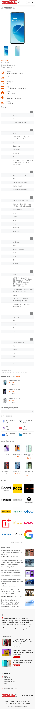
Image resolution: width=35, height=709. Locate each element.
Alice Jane (4, 586)
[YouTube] (27, 695)
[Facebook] (9, 421)
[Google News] (9, 435)
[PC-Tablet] (10, 2)
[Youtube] (26, 428)
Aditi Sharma (5, 606)
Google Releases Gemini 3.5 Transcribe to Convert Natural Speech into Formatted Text (10, 602)
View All (32, 481)
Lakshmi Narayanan (7, 596)
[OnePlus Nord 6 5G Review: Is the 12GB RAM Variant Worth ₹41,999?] (6, 663)
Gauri (3, 567)
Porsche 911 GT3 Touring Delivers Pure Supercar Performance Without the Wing (12, 581)
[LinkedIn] (26, 435)
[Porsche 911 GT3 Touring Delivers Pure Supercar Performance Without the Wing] (29, 582)
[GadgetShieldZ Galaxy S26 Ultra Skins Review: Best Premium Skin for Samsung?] (6, 642)
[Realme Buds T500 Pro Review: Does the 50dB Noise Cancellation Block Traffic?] (6, 652)
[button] (19, 2)
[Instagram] (9, 428)
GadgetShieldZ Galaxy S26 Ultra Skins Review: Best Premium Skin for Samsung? (22, 642)
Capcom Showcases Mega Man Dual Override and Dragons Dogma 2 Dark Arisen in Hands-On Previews (12, 562)
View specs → (12, 384)
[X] (26, 421)
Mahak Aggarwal (6, 575)
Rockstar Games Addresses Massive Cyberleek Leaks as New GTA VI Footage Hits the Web (12, 592)
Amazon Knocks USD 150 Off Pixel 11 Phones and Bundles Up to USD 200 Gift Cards (11, 552)
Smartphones (11, 65)
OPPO (18, 376)
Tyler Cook (5, 556)
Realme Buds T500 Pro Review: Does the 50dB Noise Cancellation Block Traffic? (23, 652)
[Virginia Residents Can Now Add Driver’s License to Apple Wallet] (29, 573)
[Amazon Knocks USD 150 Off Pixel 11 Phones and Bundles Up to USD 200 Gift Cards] (29, 552)
